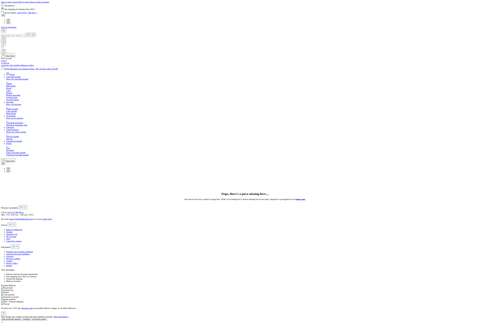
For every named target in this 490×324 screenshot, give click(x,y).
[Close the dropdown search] (33, 35)
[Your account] (3, 51)
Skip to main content (9, 2)
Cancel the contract (14, 241)
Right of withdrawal (14, 230)
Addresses (24, 65)
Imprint (9, 265)
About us (10, 256)
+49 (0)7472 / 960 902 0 (26, 13)
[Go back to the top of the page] (3, 313)
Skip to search (24, 2)
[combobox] (13, 35)
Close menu (10, 56)
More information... (61, 317)
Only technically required (11, 319)
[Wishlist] (2, 48)
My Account (11, 236)
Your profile (14, 65)
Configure (26, 319)
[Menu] (3, 30)
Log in (3, 61)
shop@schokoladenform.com (21, 219)
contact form (47, 219)
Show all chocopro (13, 104)
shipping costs (27, 308)
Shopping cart (11, 234)
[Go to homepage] (8, 27)
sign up (6, 63)
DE (8, 20)
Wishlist (9, 232)
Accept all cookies (39, 319)
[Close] (2, 322)
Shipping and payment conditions (19, 252)
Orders (31, 65)
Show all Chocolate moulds (17, 79)
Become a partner (13, 259)
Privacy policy (12, 263)
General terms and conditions (18, 254)
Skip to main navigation (39, 2)
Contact (9, 261)
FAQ (8, 239)
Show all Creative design (16, 132)
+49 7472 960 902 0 (15, 212)
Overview (5, 65)
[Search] (27, 35)
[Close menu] (7, 82)
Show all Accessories (14, 118)
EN (8, 23)
